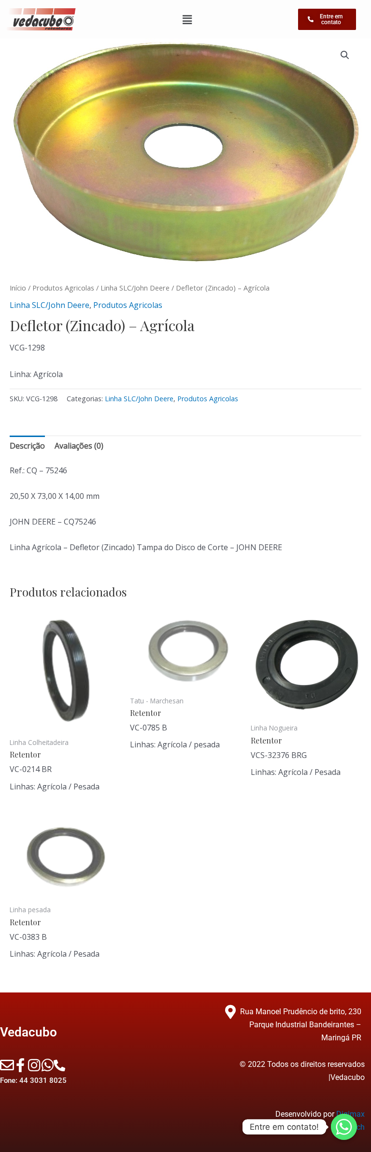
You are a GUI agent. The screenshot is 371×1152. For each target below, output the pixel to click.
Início (18, 287)
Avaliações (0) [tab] (79, 445)
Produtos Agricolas (63, 287)
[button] (345, 55)
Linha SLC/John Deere (135, 287)
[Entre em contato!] (344, 1127)
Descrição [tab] (27, 445)
